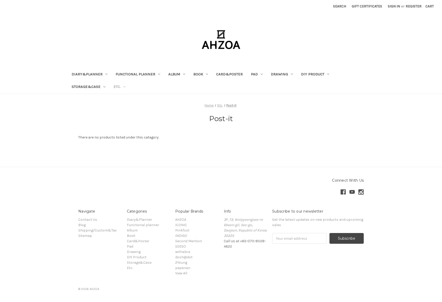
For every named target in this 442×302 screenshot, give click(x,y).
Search (339, 6)
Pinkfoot (182, 230)
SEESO (180, 246)
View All (181, 273)
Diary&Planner (87, 74)
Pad (254, 74)
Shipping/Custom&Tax (97, 230)
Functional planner (135, 74)
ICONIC (181, 225)
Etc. (117, 86)
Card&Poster (229, 74)
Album (174, 74)
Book (198, 74)
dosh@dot (184, 257)
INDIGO (181, 236)
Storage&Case (86, 86)
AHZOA (180, 219)
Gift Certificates (367, 6)
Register (414, 6)
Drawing (279, 74)
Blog (82, 225)
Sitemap (85, 236)
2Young (181, 262)
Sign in (394, 6)
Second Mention (188, 241)
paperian (182, 268)
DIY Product (312, 74)
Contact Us (87, 219)
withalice (182, 252)
